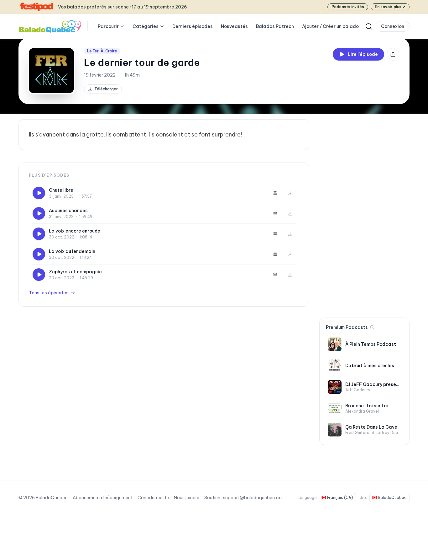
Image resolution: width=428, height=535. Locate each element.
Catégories (146, 26)
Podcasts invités (347, 6)
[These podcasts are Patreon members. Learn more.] (372, 327)
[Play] (39, 193)
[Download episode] (290, 193)
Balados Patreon (275, 26)
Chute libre (61, 190)
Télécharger (106, 89)
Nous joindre (186, 497)
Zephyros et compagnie (75, 272)
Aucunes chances (68, 210)
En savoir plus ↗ (390, 6)
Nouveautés (234, 26)
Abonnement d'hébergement (103, 497)
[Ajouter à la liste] (275, 193)
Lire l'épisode (363, 54)
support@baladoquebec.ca (252, 497)
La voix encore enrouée (74, 231)
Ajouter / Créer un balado (330, 26)
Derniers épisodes (192, 26)
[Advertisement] (364, 213)
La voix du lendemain (72, 251)
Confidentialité (153, 497)
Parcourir (108, 26)
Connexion (392, 26)
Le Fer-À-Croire (102, 51)
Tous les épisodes (49, 293)
